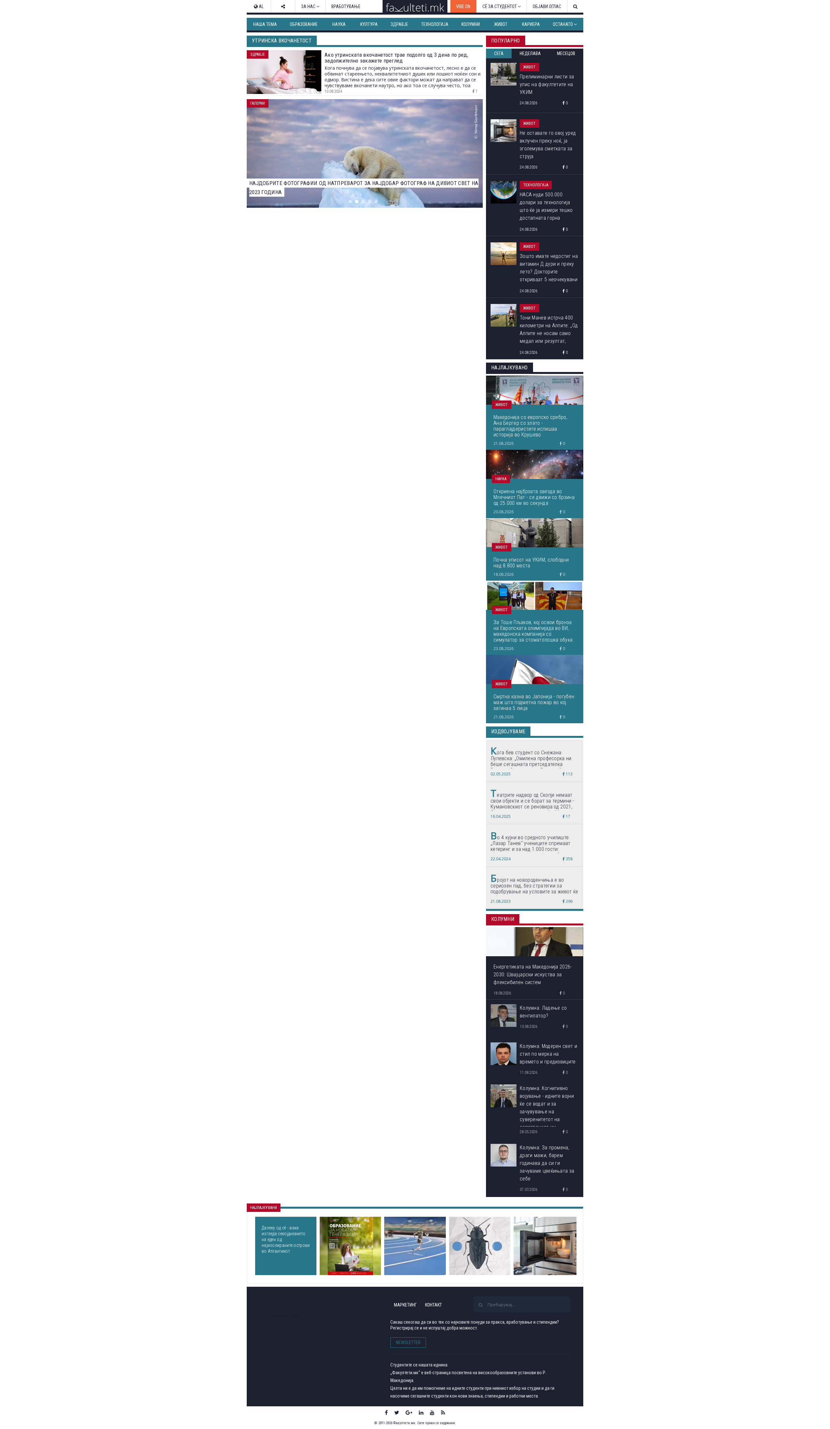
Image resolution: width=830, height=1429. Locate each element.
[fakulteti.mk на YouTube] (432, 1412)
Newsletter (408, 1342)
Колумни (470, 24)
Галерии (257, 103)
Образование (304, 24)
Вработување (346, 6)
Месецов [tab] (566, 53)
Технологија (434, 24)
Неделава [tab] (530, 53)
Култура (369, 24)
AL (261, 6)
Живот (500, 24)
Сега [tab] (499, 53)
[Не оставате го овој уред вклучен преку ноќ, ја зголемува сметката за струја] (545, 1246)
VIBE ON (463, 6)
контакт (433, 1304)
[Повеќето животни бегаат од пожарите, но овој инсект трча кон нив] (479, 1246)
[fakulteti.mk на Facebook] (386, 1412)
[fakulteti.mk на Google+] (409, 1412)
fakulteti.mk (285, 1315)
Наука (339, 24)
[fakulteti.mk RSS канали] (443, 1412)
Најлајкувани (263, 1207)
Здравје (399, 24)
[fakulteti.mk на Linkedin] (421, 1412)
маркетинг (405, 1304)
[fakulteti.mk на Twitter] (396, 1412)
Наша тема (265, 24)
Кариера (531, 24)
